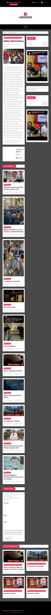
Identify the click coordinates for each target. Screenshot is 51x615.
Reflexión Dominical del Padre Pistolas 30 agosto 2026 (13, 188)
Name (5, 515)
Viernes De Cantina (9, 307)
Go (45, 43)
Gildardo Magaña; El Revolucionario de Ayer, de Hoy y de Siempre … (13, 477)
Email (5, 522)
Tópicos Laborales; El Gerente (12, 371)
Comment (6, 503)
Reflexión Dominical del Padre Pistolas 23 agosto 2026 (13, 447)
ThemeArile (18, 612)
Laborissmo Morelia (8, 44)
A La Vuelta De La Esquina (11, 421)
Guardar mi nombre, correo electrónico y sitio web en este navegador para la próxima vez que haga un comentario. (13, 532)
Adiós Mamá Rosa (12, 32)
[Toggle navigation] (25, 27)
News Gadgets (10, 612)
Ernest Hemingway (9, 346)
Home (5, 32)
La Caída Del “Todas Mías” (11, 281)
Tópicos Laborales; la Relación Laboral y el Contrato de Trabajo (13, 568)
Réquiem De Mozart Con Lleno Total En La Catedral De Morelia (13, 231)
